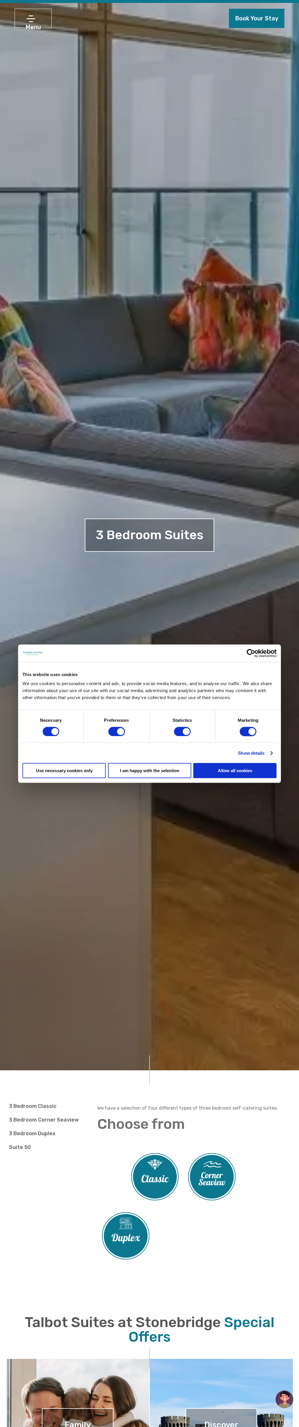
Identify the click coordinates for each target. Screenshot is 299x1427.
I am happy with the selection (149, 770)
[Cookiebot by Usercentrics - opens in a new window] (251, 653)
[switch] (116, 731)
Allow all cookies (235, 770)
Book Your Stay (256, 18)
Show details (251, 752)
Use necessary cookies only (64, 770)
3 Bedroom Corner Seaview (44, 1120)
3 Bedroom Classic (32, 1106)
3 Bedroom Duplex (32, 1133)
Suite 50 (20, 1147)
